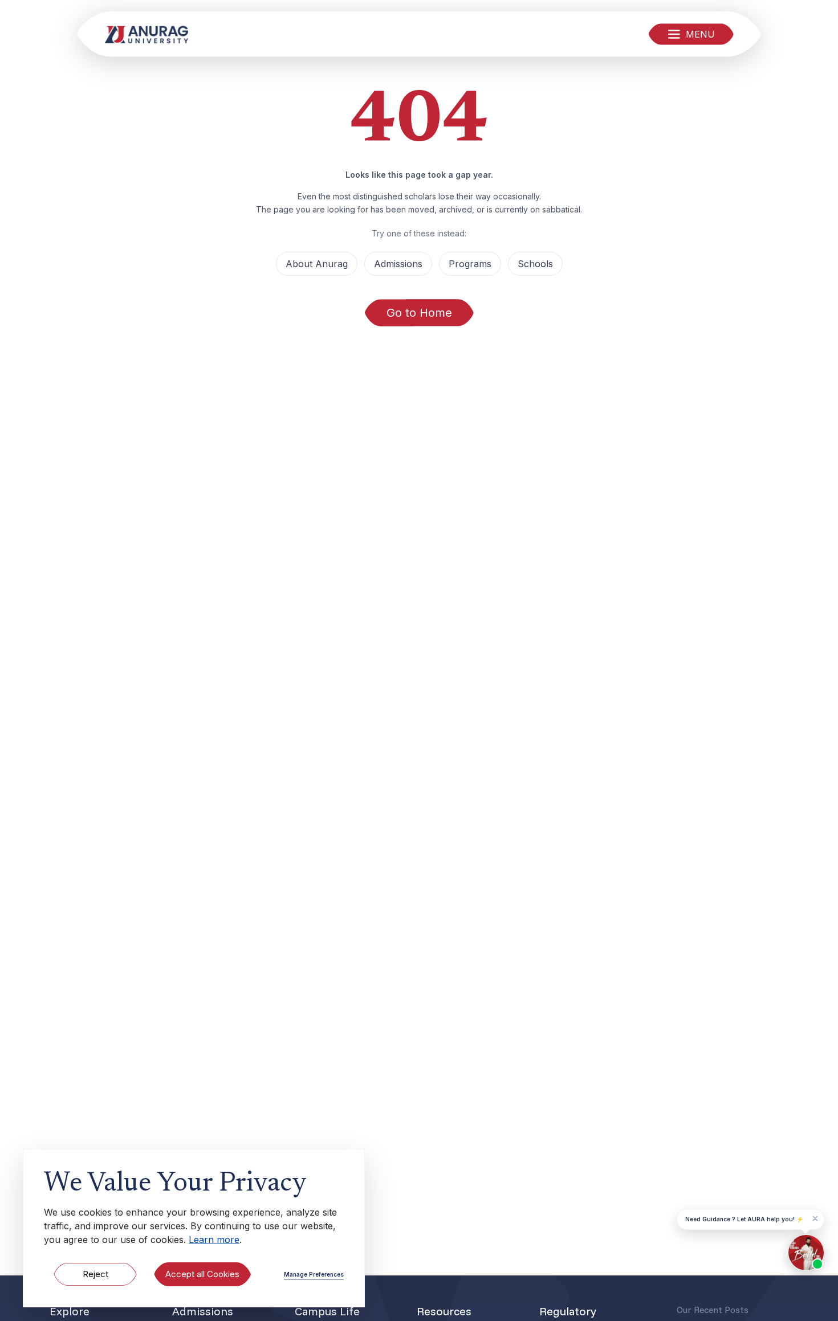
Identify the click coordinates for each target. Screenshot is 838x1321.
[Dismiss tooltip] (815, 1218)
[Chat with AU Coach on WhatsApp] (806, 1252)
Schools (535, 263)
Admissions (398, 263)
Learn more (214, 1239)
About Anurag (317, 263)
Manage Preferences (314, 1274)
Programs (470, 263)
